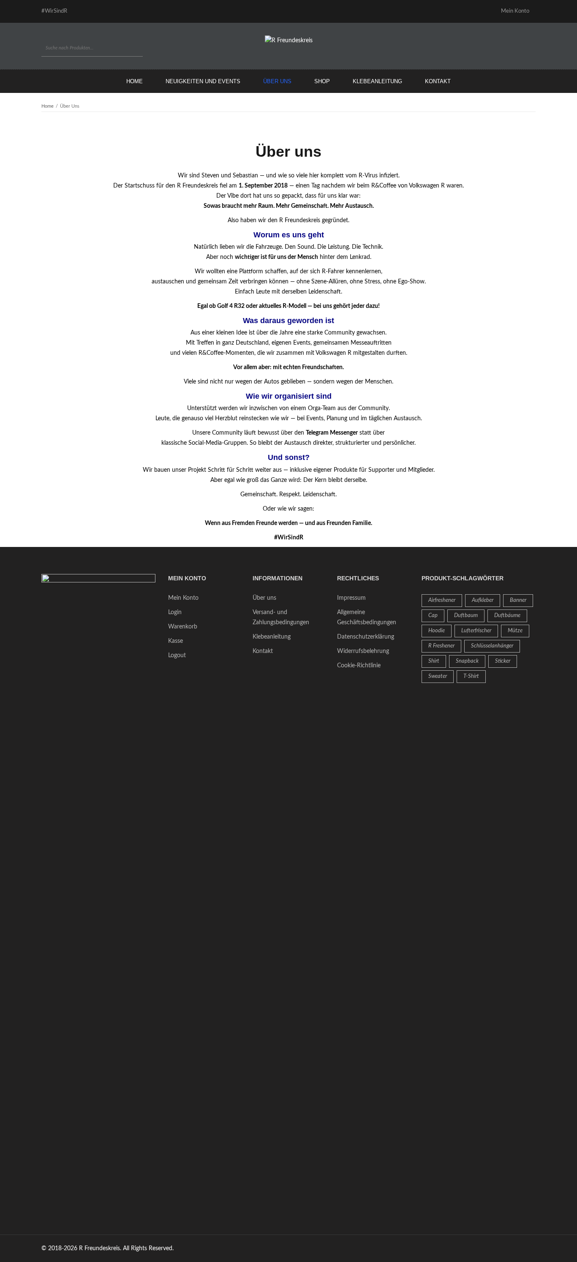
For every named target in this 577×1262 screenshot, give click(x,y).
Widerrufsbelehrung (363, 651)
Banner (518, 600)
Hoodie (436, 631)
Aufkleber (482, 600)
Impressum (351, 598)
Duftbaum (466, 615)
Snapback (467, 661)
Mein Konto (183, 598)
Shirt (433, 661)
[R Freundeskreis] (289, 41)
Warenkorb (182, 627)
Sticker (502, 661)
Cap (433, 615)
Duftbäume (507, 615)
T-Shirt (471, 676)
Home (134, 81)
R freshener (441, 646)
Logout (177, 655)
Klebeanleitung (377, 81)
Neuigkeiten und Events (203, 81)
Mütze (515, 631)
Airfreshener (441, 600)
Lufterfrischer (476, 631)
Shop (322, 81)
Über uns (277, 81)
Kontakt (438, 81)
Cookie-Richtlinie (359, 666)
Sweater (437, 676)
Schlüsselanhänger (492, 646)
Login (175, 612)
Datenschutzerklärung (365, 637)
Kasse (175, 641)
